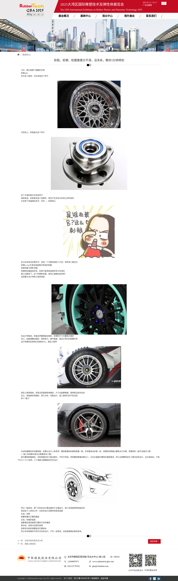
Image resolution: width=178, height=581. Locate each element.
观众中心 (107, 15)
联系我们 (151, 15)
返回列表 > (154, 541)
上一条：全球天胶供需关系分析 (30, 541)
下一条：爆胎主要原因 (26, 544)
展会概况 (64, 15)
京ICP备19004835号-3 (82, 578)
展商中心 (85, 15)
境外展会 (129, 15)
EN (164, 3)
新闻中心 (26, 55)
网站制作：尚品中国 (100, 578)
